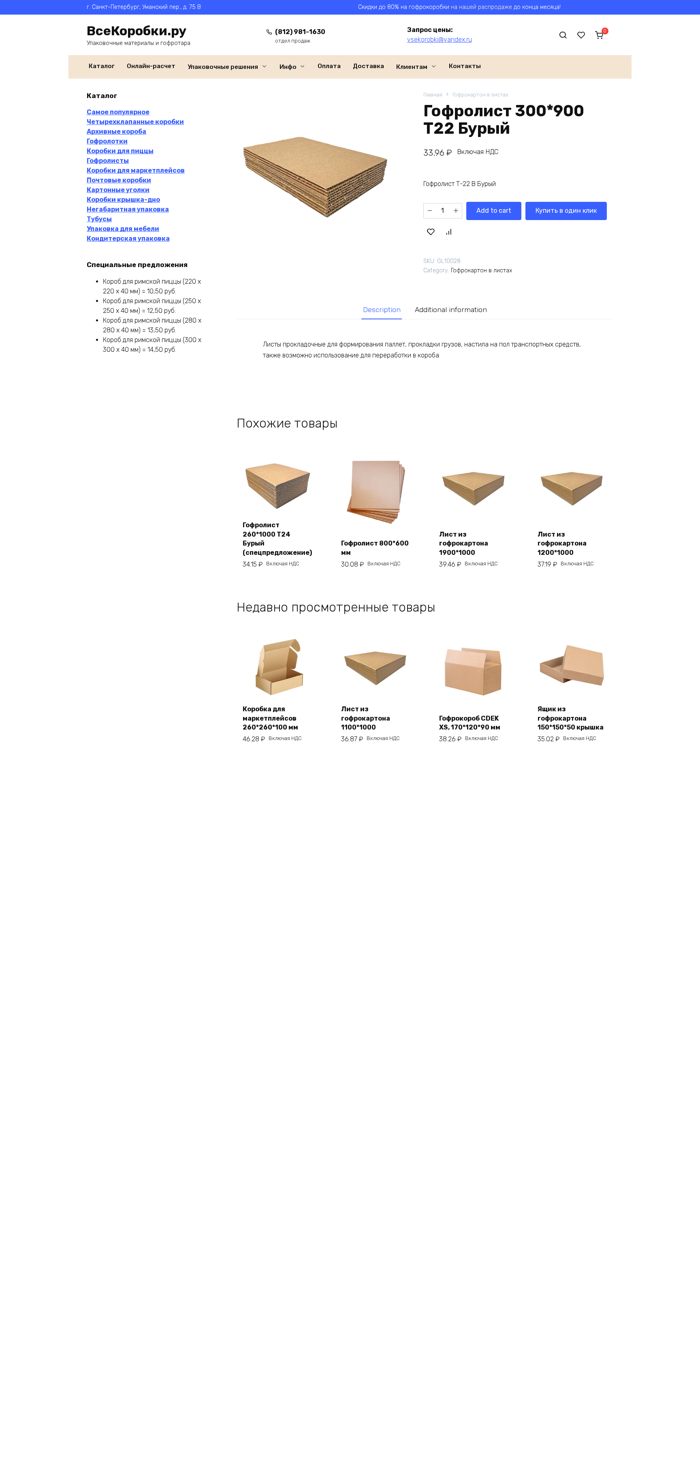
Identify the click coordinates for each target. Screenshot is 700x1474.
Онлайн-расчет (151, 66)
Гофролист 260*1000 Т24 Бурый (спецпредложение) (277, 538)
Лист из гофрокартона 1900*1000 (463, 543)
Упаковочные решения (223, 67)
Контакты (465, 66)
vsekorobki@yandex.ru (439, 39)
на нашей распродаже (481, 7)
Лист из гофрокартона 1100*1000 (365, 718)
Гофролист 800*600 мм (375, 547)
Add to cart (493, 210)
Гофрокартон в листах (480, 95)
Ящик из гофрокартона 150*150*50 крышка (571, 718)
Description (382, 310)
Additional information (451, 310)
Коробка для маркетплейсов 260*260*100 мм (270, 718)
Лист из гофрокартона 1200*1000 (562, 543)
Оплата (329, 66)
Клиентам (411, 67)
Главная (432, 95)
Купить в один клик (566, 210)
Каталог (102, 66)
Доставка (368, 66)
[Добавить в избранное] (431, 232)
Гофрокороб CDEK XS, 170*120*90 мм (469, 723)
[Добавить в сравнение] (448, 232)
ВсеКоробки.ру (136, 31)
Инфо (288, 67)
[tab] (381, 309)
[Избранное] (581, 35)
